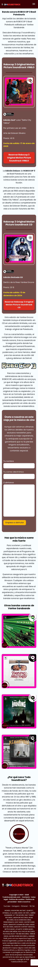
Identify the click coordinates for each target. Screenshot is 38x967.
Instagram (16, 906)
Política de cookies (16, 899)
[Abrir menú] (33, 4)
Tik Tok (32, 906)
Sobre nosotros (24, 902)
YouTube (7, 906)
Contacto (26, 897)
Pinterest (24, 906)
